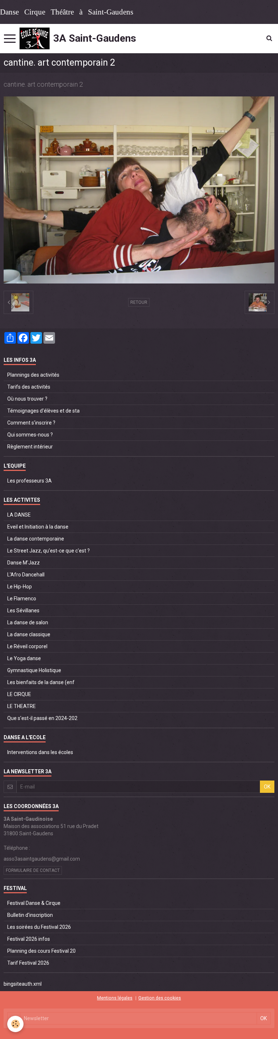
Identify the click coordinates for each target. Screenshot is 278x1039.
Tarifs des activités (28, 387)
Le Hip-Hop (19, 586)
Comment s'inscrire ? (31, 423)
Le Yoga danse (24, 658)
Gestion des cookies (159, 998)
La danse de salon (27, 622)
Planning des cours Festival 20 (41, 951)
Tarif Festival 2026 (28, 963)
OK (267, 787)
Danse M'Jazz (23, 563)
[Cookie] (15, 1024)
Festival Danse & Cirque (33, 903)
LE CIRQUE (19, 694)
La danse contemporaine (35, 539)
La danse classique (28, 634)
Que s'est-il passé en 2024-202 (42, 718)
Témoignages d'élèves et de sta (43, 411)
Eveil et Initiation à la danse (37, 527)
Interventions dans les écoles (40, 752)
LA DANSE (19, 515)
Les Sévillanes (23, 610)
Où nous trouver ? (27, 399)
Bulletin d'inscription (30, 915)
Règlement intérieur (30, 447)
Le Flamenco (21, 598)
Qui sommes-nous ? (30, 435)
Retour (138, 302)
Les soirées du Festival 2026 (39, 927)
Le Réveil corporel (27, 646)
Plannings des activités (33, 375)
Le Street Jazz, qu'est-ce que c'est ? (48, 551)
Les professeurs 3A (29, 481)
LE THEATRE (21, 706)
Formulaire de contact (33, 870)
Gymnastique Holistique (34, 670)
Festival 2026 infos (28, 939)
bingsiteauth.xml (23, 984)
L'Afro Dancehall (26, 575)
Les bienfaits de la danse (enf (41, 682)
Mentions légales (114, 998)
